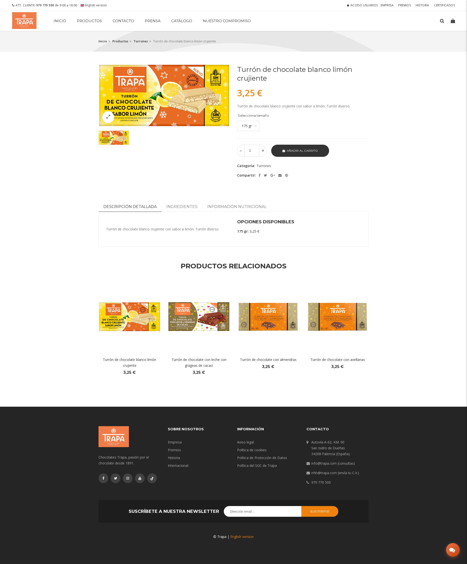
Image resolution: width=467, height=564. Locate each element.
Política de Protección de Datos (262, 457)
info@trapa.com (324, 463)
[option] (164, 95)
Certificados (444, 5)
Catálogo (181, 21)
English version (95, 5)
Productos (89, 21)
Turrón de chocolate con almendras (268, 359)
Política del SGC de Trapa (257, 465)
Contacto (123, 21)
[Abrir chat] (453, 550)
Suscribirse (320, 511)
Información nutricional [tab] (237, 206)
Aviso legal (245, 442)
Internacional (178, 465)
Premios (404, 5)
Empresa (387, 5)
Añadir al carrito (302, 150)
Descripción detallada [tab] (130, 206)
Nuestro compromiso (227, 21)
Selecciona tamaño (253, 115)
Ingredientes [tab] (182, 206)
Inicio (60, 21)
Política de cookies (252, 450)
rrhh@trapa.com (324, 472)
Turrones (141, 41)
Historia (422, 5)
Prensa (153, 21)
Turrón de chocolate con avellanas (337, 359)
